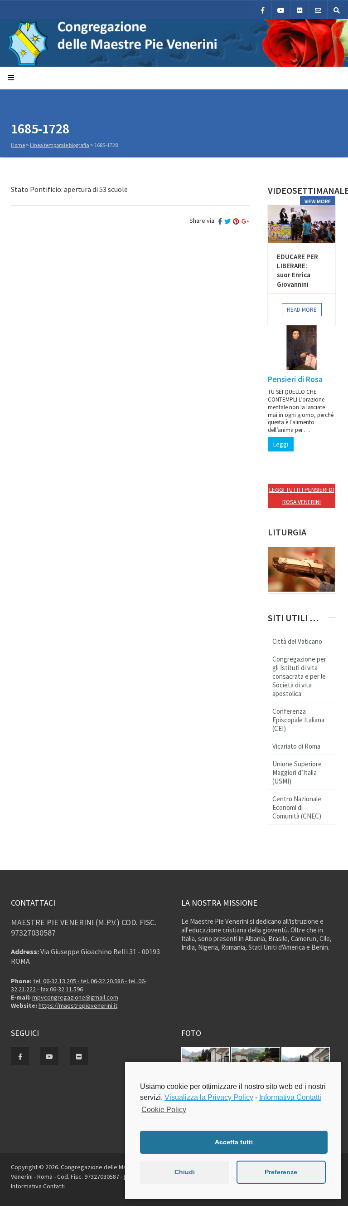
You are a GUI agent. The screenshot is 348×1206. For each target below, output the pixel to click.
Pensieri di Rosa (295, 379)
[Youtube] (281, 9)
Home (18, 145)
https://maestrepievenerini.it (78, 1005)
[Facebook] (262, 9)
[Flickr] (299, 9)
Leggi (280, 444)
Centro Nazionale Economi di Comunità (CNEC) (296, 807)
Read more (302, 310)
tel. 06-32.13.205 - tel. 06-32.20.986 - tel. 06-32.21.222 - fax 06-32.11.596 (78, 985)
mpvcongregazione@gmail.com (75, 997)
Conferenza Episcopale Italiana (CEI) (298, 720)
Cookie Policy (163, 1109)
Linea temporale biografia (59, 145)
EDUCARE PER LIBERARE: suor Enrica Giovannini (297, 270)
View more (317, 201)
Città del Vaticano (297, 641)
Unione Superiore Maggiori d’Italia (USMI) (297, 772)
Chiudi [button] (184, 1172)
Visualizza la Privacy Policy (208, 1097)
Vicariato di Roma (296, 746)
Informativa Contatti (38, 1186)
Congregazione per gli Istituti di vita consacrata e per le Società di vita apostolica (299, 676)
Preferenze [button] (281, 1172)
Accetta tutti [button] (234, 1142)
